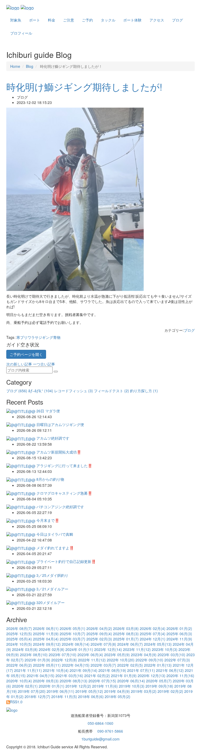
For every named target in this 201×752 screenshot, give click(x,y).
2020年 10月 (19, 680)
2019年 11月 (105, 686)
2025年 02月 (99, 639)
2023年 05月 (117, 654)
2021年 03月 (69, 675)
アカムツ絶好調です (52, 438)
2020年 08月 (73, 680)
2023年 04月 (144, 654)
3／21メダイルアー (51, 588)
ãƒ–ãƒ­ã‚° (40, 390)
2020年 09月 (46, 680)
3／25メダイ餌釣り (51, 575)
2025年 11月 (46, 633)
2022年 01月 (158, 665)
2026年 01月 (179, 628)
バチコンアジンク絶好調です (59, 506)
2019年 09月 (159, 686)
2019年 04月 (117, 691)
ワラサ (32, 337)
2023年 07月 (62, 654)
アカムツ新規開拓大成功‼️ (58, 452)
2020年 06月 (131, 680)
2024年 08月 (76, 644)
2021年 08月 (112, 670)
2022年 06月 (19, 665)
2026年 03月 (126, 628)
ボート (34, 20)
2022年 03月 (103, 665)
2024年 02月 (51, 649)
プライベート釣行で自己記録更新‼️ (65, 561)
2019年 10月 (131, 686)
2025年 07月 (152, 633)
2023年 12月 (108, 649)
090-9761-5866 (109, 731)
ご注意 (68, 20)
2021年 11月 (28, 670)
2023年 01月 (37, 659)
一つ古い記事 (44, 364)
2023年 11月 (137, 649)
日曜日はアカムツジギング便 (59, 424)
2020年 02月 (25, 686)
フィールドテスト (111, 390)
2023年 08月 (34, 654)
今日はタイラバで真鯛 (54, 534)
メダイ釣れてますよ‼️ (54, 547)
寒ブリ (21, 337)
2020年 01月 (51, 686)
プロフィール (21, 33)
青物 (56, 337)
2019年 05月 (89, 691)
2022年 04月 (76, 665)
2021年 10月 (56, 670)
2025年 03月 (72, 639)
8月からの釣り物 (49, 479)
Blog (29, 66)
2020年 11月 (180, 675)
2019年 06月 (60, 691)
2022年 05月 (47, 665)
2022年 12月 (64, 659)
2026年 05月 (72, 628)
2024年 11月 (179, 639)
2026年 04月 (99, 628)
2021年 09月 (83, 670)
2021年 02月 (97, 675)
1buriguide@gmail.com (100, 739)
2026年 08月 (19, 628)
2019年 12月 (78, 686)
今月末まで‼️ (47, 520)
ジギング (45, 337)
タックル (108, 20)
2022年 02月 (130, 665)
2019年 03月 (144, 691)
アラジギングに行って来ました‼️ (63, 465)
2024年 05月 (158, 644)
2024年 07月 (103, 644)
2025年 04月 (46, 639)
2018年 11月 (64, 696)
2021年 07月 (141, 670)
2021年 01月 (124, 675)
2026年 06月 (46, 628)
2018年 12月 (37, 696)
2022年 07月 (177, 659)
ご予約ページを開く (26, 354)
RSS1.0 (16, 701)
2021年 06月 (170, 670)
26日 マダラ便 (47, 410)
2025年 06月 (179, 633)
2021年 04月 (40, 675)
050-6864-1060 (100, 723)
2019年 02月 (170, 691)
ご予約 (87, 20)
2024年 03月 (25, 649)
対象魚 (15, 20)
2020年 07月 (102, 680)
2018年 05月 (117, 696)
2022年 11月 (92, 659)
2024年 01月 (79, 649)
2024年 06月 (130, 644)
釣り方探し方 (144, 390)
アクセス (156, 20)
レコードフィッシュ (73, 390)
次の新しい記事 (19, 364)
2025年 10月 (72, 633)
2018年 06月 (91, 696)
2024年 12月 (152, 639)
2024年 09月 (47, 644)
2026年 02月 (152, 628)
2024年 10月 (19, 644)
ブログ (177, 20)
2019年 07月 (32, 691)
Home (15, 66)
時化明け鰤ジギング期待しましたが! (84, 86)
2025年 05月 (19, 639)
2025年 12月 (19, 633)
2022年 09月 (149, 659)
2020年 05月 (159, 680)
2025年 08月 (126, 633)
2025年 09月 (99, 633)
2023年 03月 (171, 654)
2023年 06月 (90, 654)
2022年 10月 (121, 659)
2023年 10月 (164, 649)
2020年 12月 (151, 675)
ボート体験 (132, 20)
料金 (51, 20)
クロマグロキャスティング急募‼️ (63, 493)
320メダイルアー (50, 602)
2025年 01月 (126, 639)
